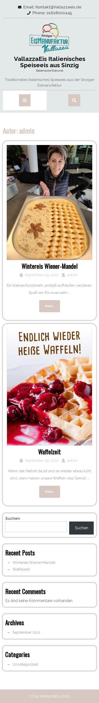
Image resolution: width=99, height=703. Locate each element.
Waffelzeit (49, 451)
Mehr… (46, 304)
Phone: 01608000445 (49, 13)
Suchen (12, 518)
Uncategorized (25, 664)
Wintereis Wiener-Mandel (50, 265)
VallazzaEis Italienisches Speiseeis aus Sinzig (49, 62)
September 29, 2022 (42, 275)
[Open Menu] (25, 100)
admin (72, 275)
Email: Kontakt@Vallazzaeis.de (49, 7)
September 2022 (26, 632)
